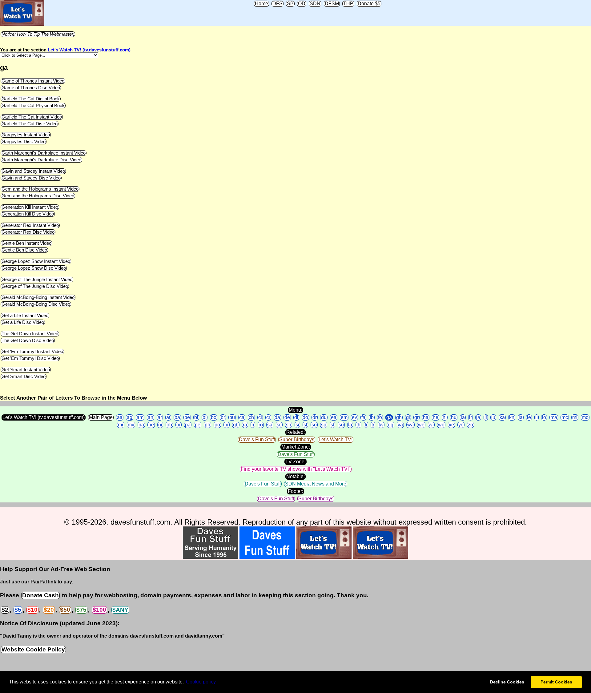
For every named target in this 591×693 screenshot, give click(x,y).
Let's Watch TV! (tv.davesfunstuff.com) (89, 49)
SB (290, 3)
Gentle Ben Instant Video (26, 243)
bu (232, 417)
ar (160, 417)
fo (380, 417)
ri (252, 424)
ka (502, 417)
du (324, 417)
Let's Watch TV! (335, 439)
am (140, 417)
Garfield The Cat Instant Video (32, 117)
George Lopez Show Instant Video (36, 261)
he (435, 417)
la (521, 417)
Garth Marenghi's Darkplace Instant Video (44, 153)
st (332, 424)
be (187, 417)
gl (408, 417)
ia (463, 417)
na (141, 424)
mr (120, 424)
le (529, 417)
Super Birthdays (296, 439)
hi (445, 417)
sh (288, 424)
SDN (315, 3)
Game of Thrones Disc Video (31, 87)
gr (416, 417)
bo (213, 417)
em (344, 417)
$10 (32, 609)
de (287, 417)
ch (251, 417)
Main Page (101, 417)
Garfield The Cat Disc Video (30, 123)
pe (197, 424)
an (150, 417)
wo (441, 424)
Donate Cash (40, 595)
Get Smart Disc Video (24, 376)
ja (478, 417)
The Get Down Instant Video (30, 333)
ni (160, 424)
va (400, 424)
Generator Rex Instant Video (30, 225)
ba (177, 417)
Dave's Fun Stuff (257, 439)
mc (564, 417)
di (296, 417)
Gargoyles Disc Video (24, 141)
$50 (65, 609)
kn (511, 417)
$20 (49, 609)
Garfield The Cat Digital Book (31, 98)
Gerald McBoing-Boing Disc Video (36, 304)
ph (207, 424)
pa (188, 424)
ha (425, 417)
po (217, 424)
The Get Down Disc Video (28, 340)
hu (453, 417)
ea (333, 417)
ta (350, 424)
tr (373, 424)
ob (169, 424)
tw (381, 424)
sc (279, 424)
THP (348, 3)
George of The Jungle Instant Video (37, 279)
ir (470, 417)
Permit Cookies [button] (556, 681)
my (131, 424)
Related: (295, 432)
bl (205, 417)
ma (553, 417)
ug (390, 424)
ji (485, 417)
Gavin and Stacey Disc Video (31, 177)
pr (226, 424)
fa (363, 417)
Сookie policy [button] (201, 681)
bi (196, 417)
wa (410, 424)
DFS (277, 3)
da (277, 417)
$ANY (120, 609)
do (305, 417)
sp (323, 424)
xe (451, 424)
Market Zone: (295, 446)
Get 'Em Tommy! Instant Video (32, 351)
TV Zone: (295, 461)
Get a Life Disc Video (23, 322)
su (341, 424)
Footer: (295, 491)
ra (245, 424)
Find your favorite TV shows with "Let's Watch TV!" (296, 469)
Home (261, 3)
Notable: (295, 476)
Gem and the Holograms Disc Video (38, 195)
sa (269, 424)
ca (241, 417)
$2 (5, 609)
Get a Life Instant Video (25, 315)
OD (301, 3)
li (536, 417)
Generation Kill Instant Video (30, 207)
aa (120, 417)
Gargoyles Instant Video (26, 134)
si (297, 424)
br (223, 417)
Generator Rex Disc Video (28, 232)
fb (372, 417)
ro (261, 424)
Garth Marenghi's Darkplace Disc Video (41, 159)
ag (129, 417)
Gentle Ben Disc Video (24, 250)
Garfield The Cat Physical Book (33, 105)
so (314, 424)
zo (470, 424)
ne (151, 424)
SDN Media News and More (315, 483)
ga (389, 417)
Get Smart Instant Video (26, 369)
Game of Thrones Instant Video (33, 81)
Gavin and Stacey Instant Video (33, 171)
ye (461, 424)
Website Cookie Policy (33, 649)
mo (585, 417)
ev (354, 417)
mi (574, 417)
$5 (17, 609)
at (168, 417)
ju (493, 417)
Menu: (295, 410)
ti (366, 424)
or (178, 424)
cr (268, 417)
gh (399, 417)
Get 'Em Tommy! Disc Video (30, 358)
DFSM (332, 3)
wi (431, 424)
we (421, 424)
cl (260, 417)
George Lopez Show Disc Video (34, 268)
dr (314, 417)
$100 (99, 609)
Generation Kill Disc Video (28, 214)
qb (236, 424)
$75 (81, 609)
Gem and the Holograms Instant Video (40, 189)
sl (305, 424)
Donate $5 (369, 3)
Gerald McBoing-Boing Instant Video (38, 297)
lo (544, 417)
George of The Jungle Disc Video (35, 286)
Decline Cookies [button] (507, 681)
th (358, 424)
